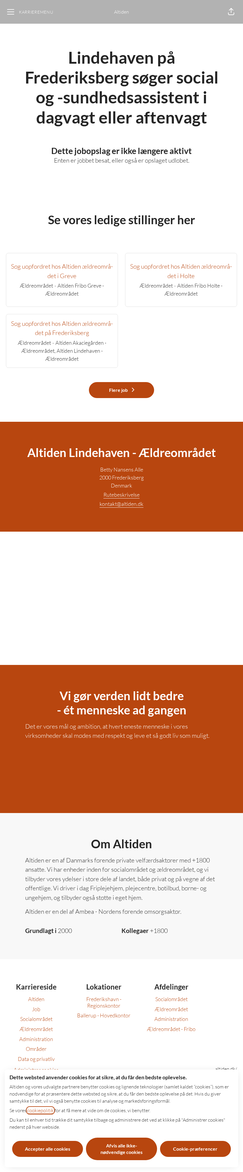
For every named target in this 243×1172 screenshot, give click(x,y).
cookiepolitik (40, 1110)
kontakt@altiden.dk (121, 504)
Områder (36, 1049)
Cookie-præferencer (195, 1149)
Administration (36, 1039)
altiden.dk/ (226, 1069)
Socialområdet (36, 1019)
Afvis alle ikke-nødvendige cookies (121, 1149)
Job (36, 1009)
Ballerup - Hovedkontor (103, 1015)
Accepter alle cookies (47, 1149)
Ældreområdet (36, 1029)
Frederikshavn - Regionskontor (104, 1002)
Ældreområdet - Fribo (171, 1029)
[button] (231, 12)
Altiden (121, 12)
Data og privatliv (36, 1059)
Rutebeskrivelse (121, 494)
